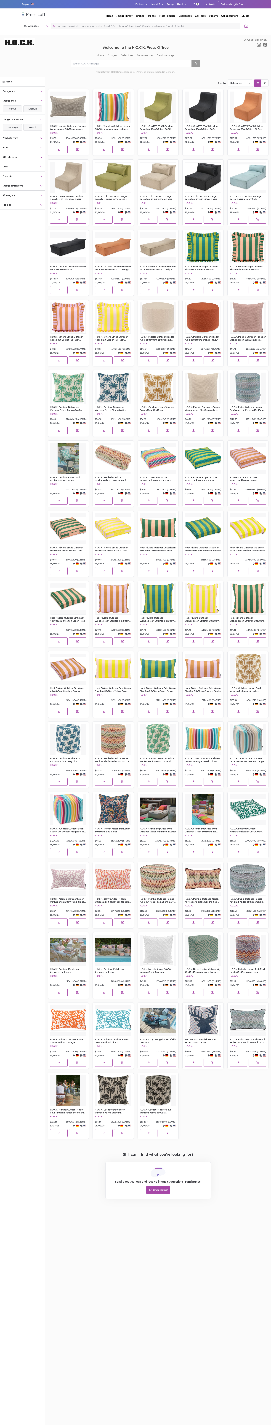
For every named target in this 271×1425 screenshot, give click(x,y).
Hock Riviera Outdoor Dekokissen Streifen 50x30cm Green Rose (158, 549)
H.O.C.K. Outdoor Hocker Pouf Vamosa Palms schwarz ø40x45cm (155, 1111)
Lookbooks (185, 15)
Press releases (167, 15)
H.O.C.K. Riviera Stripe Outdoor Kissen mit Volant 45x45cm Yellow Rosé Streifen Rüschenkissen (111, 338)
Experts (213, 15)
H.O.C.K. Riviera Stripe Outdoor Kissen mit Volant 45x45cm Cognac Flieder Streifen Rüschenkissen (66, 338)
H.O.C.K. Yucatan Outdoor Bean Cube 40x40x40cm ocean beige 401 (247, 760)
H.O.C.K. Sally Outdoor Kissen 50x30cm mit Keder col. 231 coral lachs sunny (112, 901)
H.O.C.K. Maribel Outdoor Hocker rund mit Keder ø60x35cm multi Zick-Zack (157, 901)
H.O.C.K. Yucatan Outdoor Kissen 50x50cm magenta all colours (112, 128)
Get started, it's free (232, 4)
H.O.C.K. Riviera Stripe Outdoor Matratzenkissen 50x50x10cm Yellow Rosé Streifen (111, 549)
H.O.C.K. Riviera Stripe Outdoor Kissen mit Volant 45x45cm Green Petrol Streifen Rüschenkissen (201, 268)
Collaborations (229, 15)
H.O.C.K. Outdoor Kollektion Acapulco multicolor (64, 971)
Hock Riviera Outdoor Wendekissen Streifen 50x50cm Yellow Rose (202, 620)
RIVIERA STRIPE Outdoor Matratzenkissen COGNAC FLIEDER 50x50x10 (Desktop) (245, 479)
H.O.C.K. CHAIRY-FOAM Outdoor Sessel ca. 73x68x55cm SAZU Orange (246, 128)
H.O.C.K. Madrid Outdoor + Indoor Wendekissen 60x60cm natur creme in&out (203, 409)
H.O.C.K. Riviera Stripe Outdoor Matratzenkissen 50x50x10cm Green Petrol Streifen (201, 479)
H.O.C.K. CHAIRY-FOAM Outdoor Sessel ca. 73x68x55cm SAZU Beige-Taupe (67, 198)
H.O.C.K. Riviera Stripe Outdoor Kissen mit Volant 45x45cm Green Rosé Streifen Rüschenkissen (246, 268)
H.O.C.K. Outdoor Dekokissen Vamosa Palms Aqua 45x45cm (66, 409)
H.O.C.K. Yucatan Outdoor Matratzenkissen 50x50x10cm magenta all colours (156, 479)
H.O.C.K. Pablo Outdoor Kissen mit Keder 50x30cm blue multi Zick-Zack (248, 1041)
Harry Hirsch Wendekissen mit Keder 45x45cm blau (201, 1041)
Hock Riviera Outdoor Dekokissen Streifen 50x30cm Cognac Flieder (203, 690)
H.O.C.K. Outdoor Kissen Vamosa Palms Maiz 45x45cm (157, 409)
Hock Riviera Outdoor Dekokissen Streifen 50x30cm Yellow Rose (113, 690)
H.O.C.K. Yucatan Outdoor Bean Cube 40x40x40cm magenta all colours (67, 830)
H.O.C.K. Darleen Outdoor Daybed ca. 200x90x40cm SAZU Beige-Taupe (158, 268)
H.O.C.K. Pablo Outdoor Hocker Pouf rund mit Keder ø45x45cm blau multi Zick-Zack (247, 409)
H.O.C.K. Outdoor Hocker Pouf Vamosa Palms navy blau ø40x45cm (65, 760)
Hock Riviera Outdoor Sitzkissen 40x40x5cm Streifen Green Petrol (203, 549)
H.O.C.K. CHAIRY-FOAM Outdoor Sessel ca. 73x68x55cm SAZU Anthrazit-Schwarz (201, 128)
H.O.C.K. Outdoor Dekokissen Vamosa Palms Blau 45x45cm (111, 409)
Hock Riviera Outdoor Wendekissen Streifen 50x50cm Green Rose (247, 620)
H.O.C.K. (54, 132)
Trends (152, 15)
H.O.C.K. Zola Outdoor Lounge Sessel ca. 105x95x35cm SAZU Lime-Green (111, 198)
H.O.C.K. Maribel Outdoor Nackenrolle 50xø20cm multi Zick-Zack (110, 479)
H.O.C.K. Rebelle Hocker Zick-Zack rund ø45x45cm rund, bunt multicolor (248, 971)
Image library (124, 15)
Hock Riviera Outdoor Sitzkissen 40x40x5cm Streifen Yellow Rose (247, 549)
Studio (245, 15)
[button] (28, 4)
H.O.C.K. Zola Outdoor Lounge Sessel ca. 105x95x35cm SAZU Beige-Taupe (156, 198)
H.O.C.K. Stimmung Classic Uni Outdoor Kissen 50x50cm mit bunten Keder (201, 830)
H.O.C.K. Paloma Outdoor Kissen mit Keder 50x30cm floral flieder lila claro (67, 901)
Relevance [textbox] (236, 83)
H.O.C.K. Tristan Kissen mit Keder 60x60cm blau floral (112, 830)
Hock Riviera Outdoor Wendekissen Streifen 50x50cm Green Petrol (157, 620)
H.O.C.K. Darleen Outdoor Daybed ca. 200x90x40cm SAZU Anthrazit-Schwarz (68, 268)
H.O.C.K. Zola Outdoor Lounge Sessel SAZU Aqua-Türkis (245, 198)
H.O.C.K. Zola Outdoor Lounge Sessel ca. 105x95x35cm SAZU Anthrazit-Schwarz (201, 198)
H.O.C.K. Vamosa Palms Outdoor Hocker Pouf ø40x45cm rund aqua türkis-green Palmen (157, 760)
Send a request (159, 1190)
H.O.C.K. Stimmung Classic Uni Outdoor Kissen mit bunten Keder (158, 830)
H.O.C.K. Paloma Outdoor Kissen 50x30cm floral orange (67, 1041)
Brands (140, 15)
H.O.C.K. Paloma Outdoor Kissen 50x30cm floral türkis (112, 1041)
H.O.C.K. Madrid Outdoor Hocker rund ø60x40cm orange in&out (202, 338)
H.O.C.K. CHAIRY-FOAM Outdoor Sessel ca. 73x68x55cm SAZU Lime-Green (156, 128)
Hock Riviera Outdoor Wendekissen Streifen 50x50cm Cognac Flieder (112, 620)
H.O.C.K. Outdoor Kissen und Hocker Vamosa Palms (65, 479)
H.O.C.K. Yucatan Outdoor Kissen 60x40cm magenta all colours (202, 760)
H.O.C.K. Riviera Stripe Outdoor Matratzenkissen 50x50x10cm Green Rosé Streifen (66, 549)
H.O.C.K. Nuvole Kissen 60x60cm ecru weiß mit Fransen (157, 971)
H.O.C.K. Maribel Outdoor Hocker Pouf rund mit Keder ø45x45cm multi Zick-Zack (112, 760)
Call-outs (200, 15)
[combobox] (240, 83)
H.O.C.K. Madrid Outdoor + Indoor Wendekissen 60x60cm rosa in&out (248, 338)
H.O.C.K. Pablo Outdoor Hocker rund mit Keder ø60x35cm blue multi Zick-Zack (246, 901)
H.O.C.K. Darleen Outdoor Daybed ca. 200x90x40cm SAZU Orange (113, 268)
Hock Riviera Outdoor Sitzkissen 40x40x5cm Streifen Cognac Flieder (67, 690)
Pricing (170, 4)
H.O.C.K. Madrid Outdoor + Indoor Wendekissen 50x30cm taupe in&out (68, 128)
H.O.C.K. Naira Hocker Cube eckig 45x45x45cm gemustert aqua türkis (202, 971)
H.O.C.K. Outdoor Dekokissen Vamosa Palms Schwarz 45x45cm (110, 1111)
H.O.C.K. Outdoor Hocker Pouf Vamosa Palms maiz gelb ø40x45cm (245, 690)
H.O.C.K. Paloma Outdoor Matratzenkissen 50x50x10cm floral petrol (246, 830)
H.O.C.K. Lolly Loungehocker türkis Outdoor (158, 1041)
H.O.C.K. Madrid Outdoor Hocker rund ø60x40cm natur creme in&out (157, 338)
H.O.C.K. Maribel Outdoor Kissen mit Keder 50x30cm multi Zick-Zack (201, 901)
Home (109, 15)
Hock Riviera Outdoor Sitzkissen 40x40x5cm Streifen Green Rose (67, 619)
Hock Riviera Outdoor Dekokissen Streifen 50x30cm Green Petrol (158, 690)
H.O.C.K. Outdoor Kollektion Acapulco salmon (109, 971)
